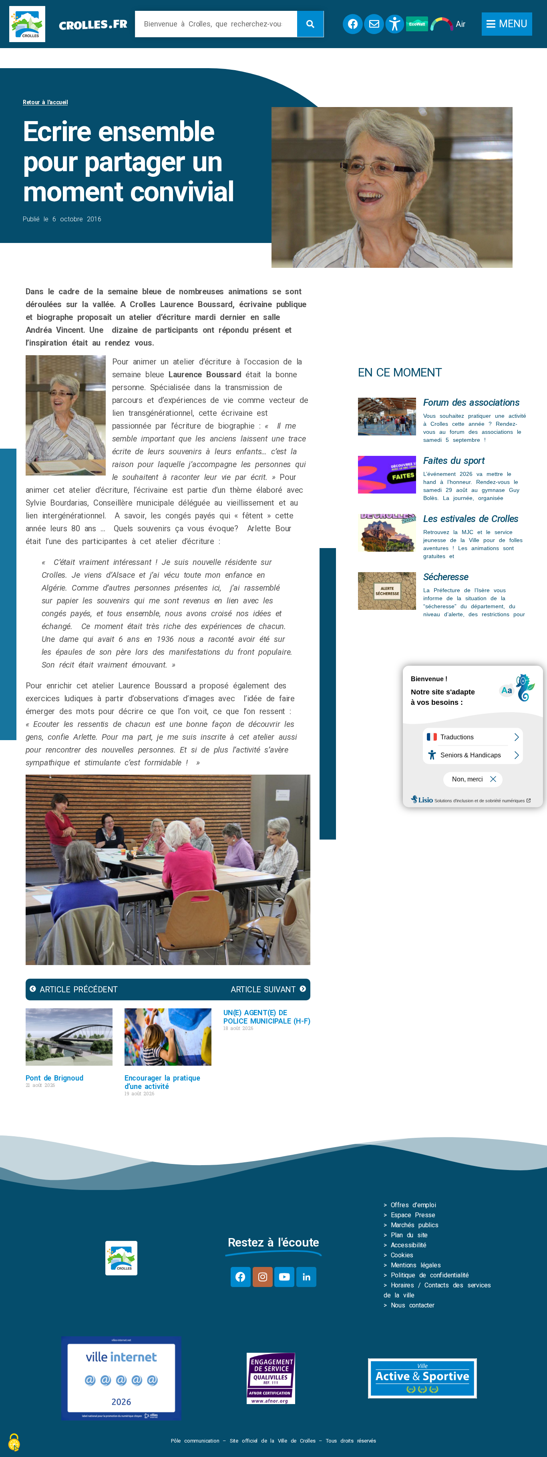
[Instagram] (263, 1277)
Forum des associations (471, 402)
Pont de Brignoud (54, 1078)
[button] (507, 24)
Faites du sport (454, 460)
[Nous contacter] (374, 24)
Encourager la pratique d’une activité (162, 1082)
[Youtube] (284, 1277)
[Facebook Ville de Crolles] (353, 24)
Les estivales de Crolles (471, 518)
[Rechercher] (310, 24)
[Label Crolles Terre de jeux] (271, 1378)
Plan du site (409, 1235)
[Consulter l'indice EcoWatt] (417, 23)
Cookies (402, 1255)
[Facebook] (241, 1277)
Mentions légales (416, 1265)
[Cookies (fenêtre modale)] (14, 1443)
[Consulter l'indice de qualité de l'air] (442, 24)
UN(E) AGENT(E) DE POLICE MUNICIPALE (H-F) (266, 1016)
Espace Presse (413, 1215)
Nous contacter (412, 1305)
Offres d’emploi (413, 1205)
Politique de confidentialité (430, 1275)
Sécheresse (445, 577)
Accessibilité (408, 1245)
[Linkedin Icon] (306, 1277)
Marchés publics (414, 1225)
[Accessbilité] (395, 24)
